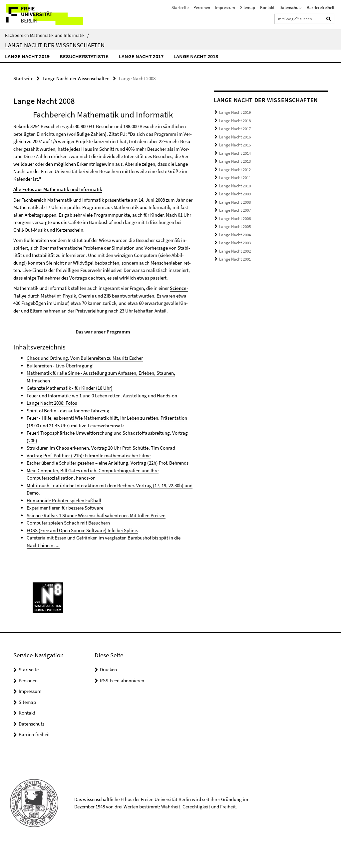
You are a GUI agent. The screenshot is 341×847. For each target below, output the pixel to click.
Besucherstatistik (84, 56)
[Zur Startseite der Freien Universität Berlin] (44, 14)
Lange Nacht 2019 (27, 56)
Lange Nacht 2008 (235, 202)
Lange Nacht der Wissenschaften (55, 45)
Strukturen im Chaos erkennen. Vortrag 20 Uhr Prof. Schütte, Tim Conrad (101, 448)
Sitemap (247, 7)
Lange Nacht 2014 (235, 153)
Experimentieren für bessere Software (65, 508)
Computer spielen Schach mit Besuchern (68, 523)
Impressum (225, 7)
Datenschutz (290, 7)
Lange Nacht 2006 (235, 218)
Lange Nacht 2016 (235, 137)
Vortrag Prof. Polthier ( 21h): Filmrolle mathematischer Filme (89, 455)
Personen (201, 7)
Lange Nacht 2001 (235, 259)
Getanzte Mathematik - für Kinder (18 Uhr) (70, 388)
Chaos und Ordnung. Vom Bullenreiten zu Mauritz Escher (85, 358)
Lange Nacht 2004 (235, 235)
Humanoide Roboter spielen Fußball (64, 500)
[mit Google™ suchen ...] (328, 18)
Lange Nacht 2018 (195, 56)
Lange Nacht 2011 (235, 177)
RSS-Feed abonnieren (122, 680)
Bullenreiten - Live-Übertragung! (60, 365)
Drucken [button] (108, 669)
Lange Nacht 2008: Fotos (52, 403)
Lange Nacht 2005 (235, 226)
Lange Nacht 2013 (235, 161)
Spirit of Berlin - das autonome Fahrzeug (68, 410)
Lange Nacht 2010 (235, 186)
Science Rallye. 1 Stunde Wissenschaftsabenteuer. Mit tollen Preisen (96, 515)
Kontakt (267, 7)
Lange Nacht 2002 (235, 251)
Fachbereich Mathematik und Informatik (47, 35)
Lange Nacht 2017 (141, 56)
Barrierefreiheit (320, 7)
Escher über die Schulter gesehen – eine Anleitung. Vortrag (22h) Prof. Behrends (107, 463)
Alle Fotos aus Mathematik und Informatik (57, 189)
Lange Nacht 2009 (235, 194)
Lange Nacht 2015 (235, 145)
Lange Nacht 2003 (235, 243)
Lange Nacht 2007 (235, 210)
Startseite (179, 7)
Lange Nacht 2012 (235, 169)
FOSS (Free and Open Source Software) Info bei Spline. (82, 530)
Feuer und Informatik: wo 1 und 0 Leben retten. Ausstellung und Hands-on (102, 395)
